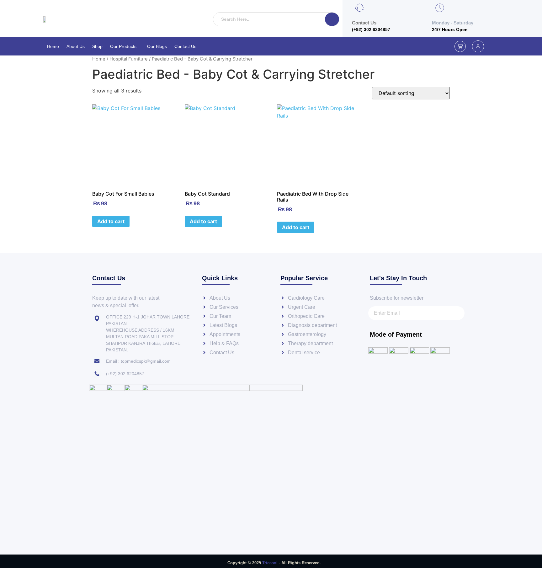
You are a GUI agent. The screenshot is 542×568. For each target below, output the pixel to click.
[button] (124, 46)
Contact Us (185, 46)
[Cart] (460, 46)
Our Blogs (157, 46)
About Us (75, 46)
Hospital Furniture (128, 59)
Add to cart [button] (111, 221)
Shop (97, 46)
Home (53, 46)
